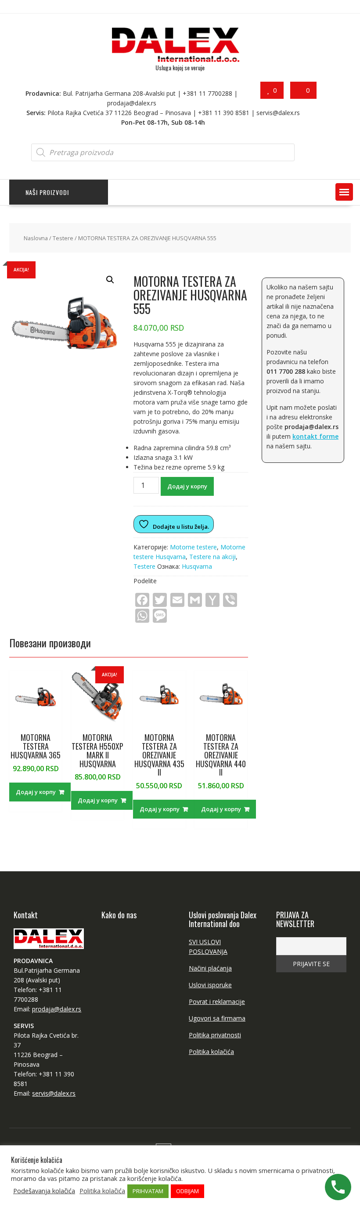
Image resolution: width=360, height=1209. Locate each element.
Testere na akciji (212, 556)
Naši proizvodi (47, 192)
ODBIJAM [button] (187, 1191)
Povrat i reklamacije (217, 1001)
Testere (63, 238)
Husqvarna (197, 566)
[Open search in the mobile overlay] (163, 152)
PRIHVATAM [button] (148, 1191)
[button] (344, 192)
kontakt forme (315, 436)
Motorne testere (193, 547)
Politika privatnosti (215, 1035)
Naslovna (36, 238)
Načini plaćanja (210, 968)
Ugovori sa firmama (217, 1018)
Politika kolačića (211, 1051)
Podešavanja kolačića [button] (44, 1190)
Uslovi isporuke (210, 985)
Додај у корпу (187, 486)
